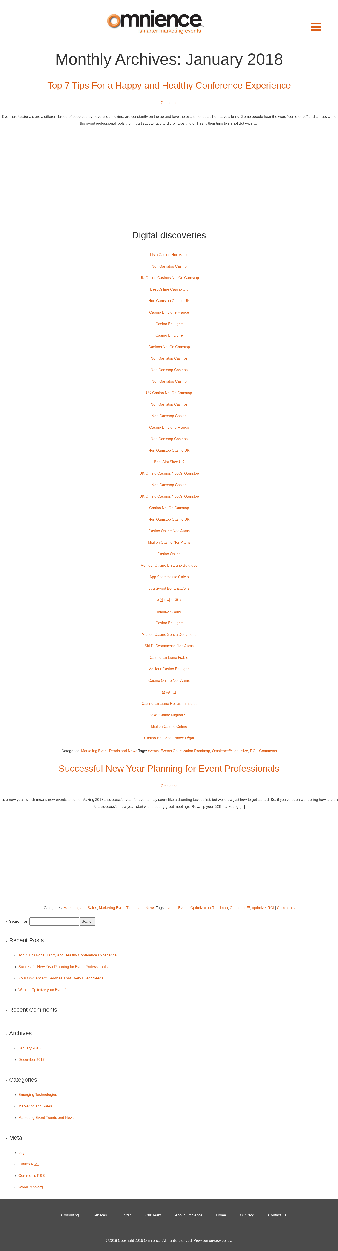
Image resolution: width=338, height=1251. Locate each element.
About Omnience (188, 1215)
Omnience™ (222, 751)
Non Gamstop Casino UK (169, 301)
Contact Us (277, 1215)
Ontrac (126, 1215)
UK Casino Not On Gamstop (169, 393)
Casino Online (169, 554)
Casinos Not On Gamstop (169, 347)
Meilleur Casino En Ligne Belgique (169, 565)
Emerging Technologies (37, 1095)
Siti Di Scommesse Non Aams (169, 646)
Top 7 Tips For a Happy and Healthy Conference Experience (169, 85)
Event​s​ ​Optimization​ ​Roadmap (185, 751)
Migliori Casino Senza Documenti (169, 634)
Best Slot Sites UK (169, 462)
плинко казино (169, 611)
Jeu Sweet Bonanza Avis (169, 588)
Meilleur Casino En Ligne (169, 669)
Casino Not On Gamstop (169, 508)
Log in (23, 1153)
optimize (241, 751)
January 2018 (29, 1048)
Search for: (19, 921)
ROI (253, 751)
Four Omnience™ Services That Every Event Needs (60, 978)
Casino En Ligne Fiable (169, 657)
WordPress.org (30, 1187)
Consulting (70, 1215)
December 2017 (31, 1060)
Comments (268, 751)
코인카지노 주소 (169, 600)
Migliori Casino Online (169, 726)
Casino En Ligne (169, 324)
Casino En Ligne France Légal (169, 738)
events (153, 751)
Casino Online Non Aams (169, 531)
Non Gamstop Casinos (169, 358)
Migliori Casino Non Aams (169, 542)
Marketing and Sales (80, 908)
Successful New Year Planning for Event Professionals (169, 768)
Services (100, 1215)
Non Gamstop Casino (169, 266)
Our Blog (247, 1215)
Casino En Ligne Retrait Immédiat (169, 703)
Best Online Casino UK (169, 289)
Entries (28, 1164)
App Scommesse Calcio (169, 577)
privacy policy (220, 1240)
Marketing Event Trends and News (109, 751)
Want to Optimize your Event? (42, 990)
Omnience (169, 103)
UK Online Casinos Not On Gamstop (169, 278)
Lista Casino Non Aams (169, 255)
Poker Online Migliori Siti (169, 715)
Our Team (153, 1215)
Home (221, 1215)
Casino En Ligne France (169, 312)
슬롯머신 (169, 692)
